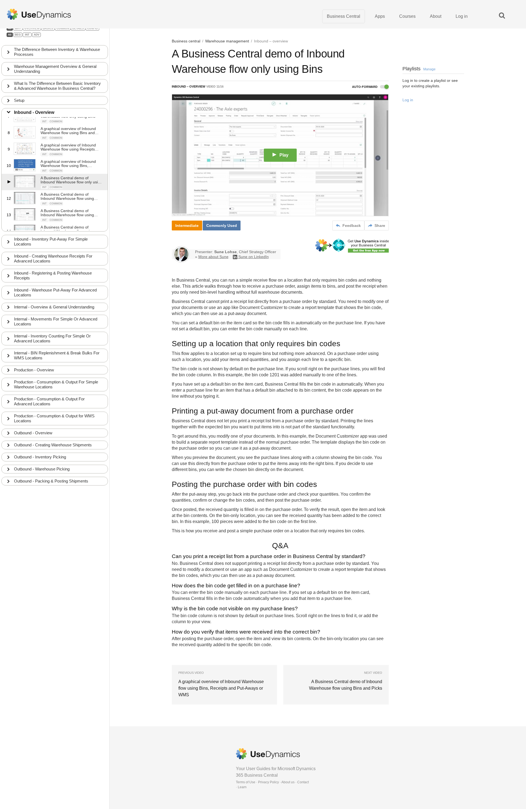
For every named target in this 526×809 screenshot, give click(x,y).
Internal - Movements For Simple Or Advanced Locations (55, 321)
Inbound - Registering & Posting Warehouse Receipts (53, 275)
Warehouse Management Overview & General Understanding (55, 69)
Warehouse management (227, 41)
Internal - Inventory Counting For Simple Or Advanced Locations (52, 338)
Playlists (419, 68)
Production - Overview (34, 370)
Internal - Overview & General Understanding (54, 307)
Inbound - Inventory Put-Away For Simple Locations (51, 241)
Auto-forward (365, 86)
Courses (407, 16)
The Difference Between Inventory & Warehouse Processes (57, 52)
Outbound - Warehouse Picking (42, 469)
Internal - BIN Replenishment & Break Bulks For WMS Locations (56, 355)
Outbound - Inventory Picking (40, 457)
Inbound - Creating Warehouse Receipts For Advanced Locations (53, 258)
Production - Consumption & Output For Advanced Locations (49, 401)
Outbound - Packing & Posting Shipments (51, 481)
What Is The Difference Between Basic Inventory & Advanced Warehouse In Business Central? (57, 86)
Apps (380, 16)
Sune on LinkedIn (253, 257)
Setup (19, 100)
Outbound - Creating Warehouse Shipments (53, 445)
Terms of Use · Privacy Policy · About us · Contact (272, 782)
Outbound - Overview (33, 432)
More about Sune (213, 257)
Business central (186, 41)
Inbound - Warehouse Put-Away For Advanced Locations (55, 292)
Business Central (343, 16)
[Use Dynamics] (39, 14)
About (435, 16)
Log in (462, 16)
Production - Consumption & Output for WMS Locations (54, 418)
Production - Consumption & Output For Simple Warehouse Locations (56, 384)
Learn (242, 787)
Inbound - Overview (34, 112)
